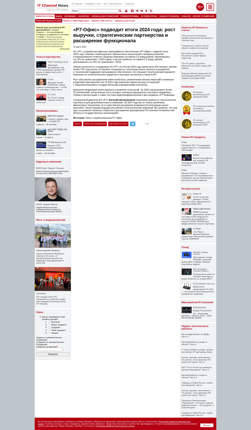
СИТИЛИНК (41, 294)
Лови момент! (54, 134)
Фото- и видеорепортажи (50, 220)
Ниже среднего (58, 330)
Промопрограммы (130, 16)
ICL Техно (52, 94)
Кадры (59, 16)
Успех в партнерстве (48, 57)
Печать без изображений (95, 124)
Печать (77, 124)
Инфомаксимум (199, 307)
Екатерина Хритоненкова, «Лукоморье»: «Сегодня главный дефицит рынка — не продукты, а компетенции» (198, 404)
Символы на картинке (47, 347)
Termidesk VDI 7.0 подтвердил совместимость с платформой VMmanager (196, 147)
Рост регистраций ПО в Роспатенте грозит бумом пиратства (194, 55)
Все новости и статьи (118, 124)
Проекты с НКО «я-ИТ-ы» (102, 21)
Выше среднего (58, 324)
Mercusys (211, 284)
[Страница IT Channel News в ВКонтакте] (141, 11)
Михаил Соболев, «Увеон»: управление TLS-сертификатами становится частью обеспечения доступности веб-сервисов (197, 176)
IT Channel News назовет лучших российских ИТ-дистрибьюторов (197, 350)
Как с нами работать (113, 4)
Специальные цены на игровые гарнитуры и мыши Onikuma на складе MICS (198, 276)
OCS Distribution (199, 284)
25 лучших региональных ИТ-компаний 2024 (202, 122)
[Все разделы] (210, 10)
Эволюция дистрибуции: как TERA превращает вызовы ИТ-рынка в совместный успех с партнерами (50, 70)
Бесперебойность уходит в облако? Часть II (194, 376)
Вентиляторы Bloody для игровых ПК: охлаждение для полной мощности (197, 161)
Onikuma (205, 271)
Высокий (55, 322)
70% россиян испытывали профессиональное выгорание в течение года (197, 37)
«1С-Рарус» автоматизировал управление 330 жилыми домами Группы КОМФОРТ (197, 235)
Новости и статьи (45, 16)
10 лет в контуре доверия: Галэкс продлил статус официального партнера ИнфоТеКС (196, 200)
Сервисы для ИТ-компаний (105, 16)
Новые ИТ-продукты (169, 16)
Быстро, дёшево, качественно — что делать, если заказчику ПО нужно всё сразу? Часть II (197, 392)
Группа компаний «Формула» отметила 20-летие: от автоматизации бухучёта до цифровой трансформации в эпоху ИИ (50, 258)
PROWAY (196, 252)
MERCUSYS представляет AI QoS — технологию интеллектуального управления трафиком (198, 290)
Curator (51, 79)
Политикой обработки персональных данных (115, 426)
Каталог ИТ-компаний (203, 16)
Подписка (130, 4)
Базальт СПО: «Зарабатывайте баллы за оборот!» (49, 147)
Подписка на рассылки (125, 21)
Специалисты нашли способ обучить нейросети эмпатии (195, 46)
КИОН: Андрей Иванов (47, 204)
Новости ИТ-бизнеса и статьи (48, 21)
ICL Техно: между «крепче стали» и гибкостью (50, 99)
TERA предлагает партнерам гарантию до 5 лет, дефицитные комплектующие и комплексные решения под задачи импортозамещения (50, 41)
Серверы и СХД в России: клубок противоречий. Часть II (197, 414)
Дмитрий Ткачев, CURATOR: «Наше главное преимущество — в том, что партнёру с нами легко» (51, 86)
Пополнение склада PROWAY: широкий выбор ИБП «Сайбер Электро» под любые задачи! (197, 260)
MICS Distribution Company (200, 270)
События (186, 16)
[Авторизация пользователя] (126, 11)
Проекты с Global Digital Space (76, 21)
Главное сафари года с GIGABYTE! (58, 120)
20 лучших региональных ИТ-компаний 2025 (202, 94)
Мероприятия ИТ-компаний (197, 302)
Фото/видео (70, 16)
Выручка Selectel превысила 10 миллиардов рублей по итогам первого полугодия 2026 (196, 75)
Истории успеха (149, 16)
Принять (206, 425)
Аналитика (83, 16)
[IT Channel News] (53, 10)
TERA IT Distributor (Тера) (58, 62)
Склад (185, 247)
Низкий (54, 333)
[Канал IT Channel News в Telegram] (137, 11)
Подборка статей (93, 4)
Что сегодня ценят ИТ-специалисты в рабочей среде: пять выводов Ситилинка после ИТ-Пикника (51, 300)
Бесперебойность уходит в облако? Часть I (194, 343)
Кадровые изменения (48, 161)
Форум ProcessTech (202, 310)
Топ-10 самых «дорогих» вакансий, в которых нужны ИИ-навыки (197, 65)
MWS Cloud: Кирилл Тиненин (50, 168)
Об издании (77, 4)
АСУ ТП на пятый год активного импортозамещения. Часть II (197, 368)
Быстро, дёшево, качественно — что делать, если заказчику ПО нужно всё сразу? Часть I (197, 359)
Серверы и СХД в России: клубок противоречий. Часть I (197, 384)
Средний (55, 327)
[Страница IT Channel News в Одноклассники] (146, 11)
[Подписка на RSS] (151, 11)
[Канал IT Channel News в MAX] (132, 11)
